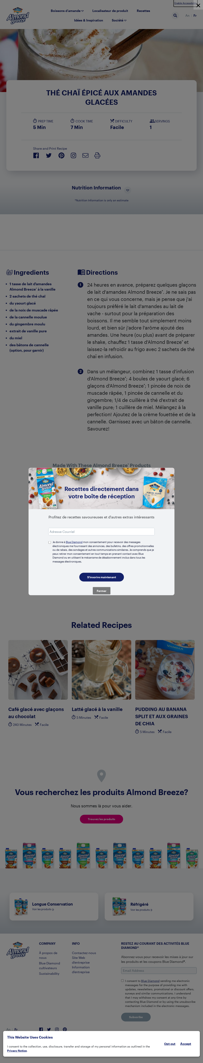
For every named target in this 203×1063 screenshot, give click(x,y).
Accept (185, 1043)
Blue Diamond (74, 542)
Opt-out (169, 1044)
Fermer (101, 591)
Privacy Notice (17, 1050)
